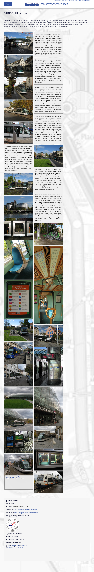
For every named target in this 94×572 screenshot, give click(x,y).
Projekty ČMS (24, 545)
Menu (7, 4)
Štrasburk (88, 0)
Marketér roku (15, 545)
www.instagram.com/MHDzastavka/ (26, 513)
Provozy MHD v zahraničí (80, 0)
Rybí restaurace (19, 547)
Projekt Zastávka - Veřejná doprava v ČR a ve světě (64, 0)
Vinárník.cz (10, 547)
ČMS (8, 545)
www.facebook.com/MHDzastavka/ (26, 510)
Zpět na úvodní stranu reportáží (14, 478)
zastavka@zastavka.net (20, 506)
